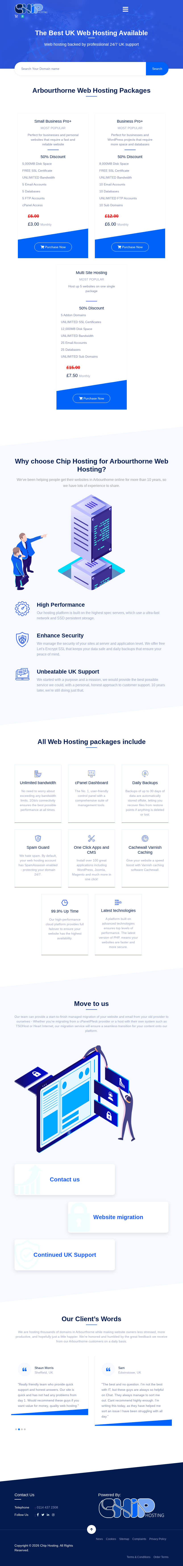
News (99, 1539)
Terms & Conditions (138, 1557)
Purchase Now (55, 247)
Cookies (111, 1539)
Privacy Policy (157, 1539)
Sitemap (124, 1539)
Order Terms (161, 1557)
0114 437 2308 (47, 1507)
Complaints (139, 1539)
